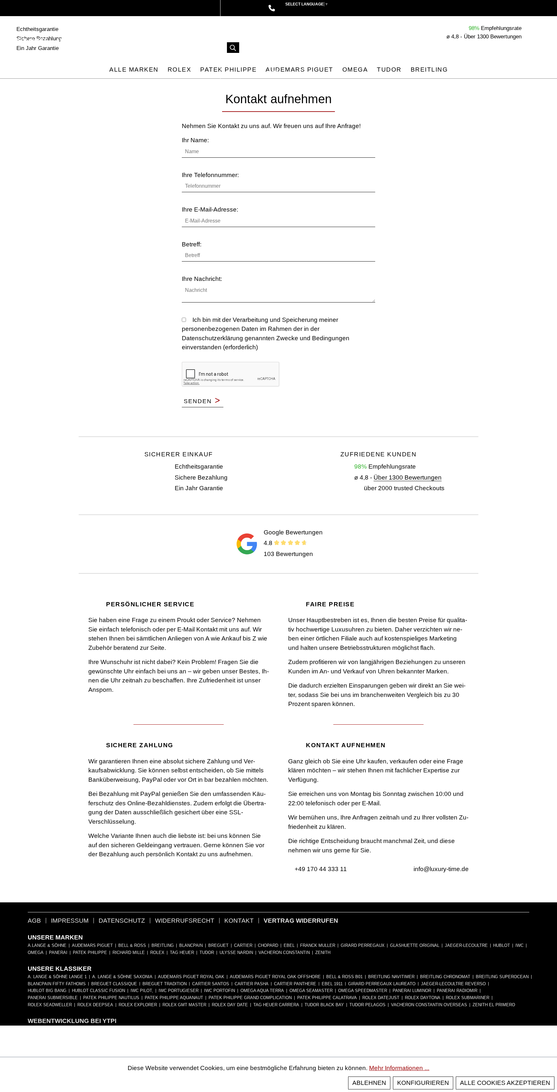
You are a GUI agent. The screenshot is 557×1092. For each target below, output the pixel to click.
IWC (519, 946)
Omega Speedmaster (362, 991)
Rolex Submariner (467, 998)
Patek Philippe (90, 953)
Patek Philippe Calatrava (327, 998)
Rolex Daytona (422, 998)
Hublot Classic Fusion (98, 991)
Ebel (289, 946)
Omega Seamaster (311, 991)
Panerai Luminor (412, 991)
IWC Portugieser (179, 991)
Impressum (70, 920)
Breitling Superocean (502, 977)
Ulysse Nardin (236, 953)
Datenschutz (122, 920)
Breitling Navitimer (391, 977)
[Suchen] (233, 47)
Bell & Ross (132, 946)
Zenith (322, 953)
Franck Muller (317, 946)
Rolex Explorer (138, 1005)
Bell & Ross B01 (344, 977)
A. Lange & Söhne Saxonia (122, 977)
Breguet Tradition (164, 984)
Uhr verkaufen (84, 40)
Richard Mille (128, 953)
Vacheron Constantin (284, 953)
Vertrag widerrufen (301, 920)
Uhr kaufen (30, 40)
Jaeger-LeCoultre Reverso (453, 984)
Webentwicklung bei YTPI (72, 1021)
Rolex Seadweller (50, 1005)
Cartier (243, 946)
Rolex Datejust (380, 998)
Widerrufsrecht (184, 920)
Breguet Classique (114, 984)
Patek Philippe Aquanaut (174, 998)
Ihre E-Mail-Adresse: (210, 209)
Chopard (268, 946)
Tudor (207, 953)
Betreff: (191, 244)
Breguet (218, 946)
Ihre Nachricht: (202, 278)
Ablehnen (369, 1082)
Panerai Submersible (53, 998)
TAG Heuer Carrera (276, 1005)
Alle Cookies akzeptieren (505, 1082)
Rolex (157, 953)
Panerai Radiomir (457, 991)
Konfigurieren (423, 1082)
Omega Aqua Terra (262, 991)
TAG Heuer (182, 953)
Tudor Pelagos (367, 1005)
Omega (36, 953)
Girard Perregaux (363, 946)
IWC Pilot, (142, 991)
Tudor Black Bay (324, 1005)
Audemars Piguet (92, 946)
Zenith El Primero (494, 1005)
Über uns (70, 56)
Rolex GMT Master (184, 1005)
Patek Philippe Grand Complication (250, 998)
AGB (34, 920)
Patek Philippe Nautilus (111, 998)
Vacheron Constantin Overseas (429, 1005)
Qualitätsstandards (153, 40)
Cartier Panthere (295, 984)
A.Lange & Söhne (47, 946)
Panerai (58, 953)
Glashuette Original (414, 946)
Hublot (501, 946)
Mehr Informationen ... (399, 1068)
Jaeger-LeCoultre (466, 946)
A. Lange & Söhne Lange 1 (57, 977)
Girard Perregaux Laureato (381, 984)
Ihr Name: (195, 140)
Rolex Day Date (230, 1005)
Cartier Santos (210, 984)
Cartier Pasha (252, 984)
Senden (202, 401)
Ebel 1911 (332, 984)
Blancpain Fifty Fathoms (57, 984)
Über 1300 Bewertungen (408, 477)
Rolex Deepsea (95, 1005)
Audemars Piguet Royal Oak (191, 977)
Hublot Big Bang (47, 991)
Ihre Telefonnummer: (210, 175)
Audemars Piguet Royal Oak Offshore (275, 977)
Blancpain (191, 946)
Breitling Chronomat (445, 977)
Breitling (162, 946)
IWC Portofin (219, 991)
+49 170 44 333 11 (320, 869)
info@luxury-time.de (440, 869)
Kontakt (239, 920)
